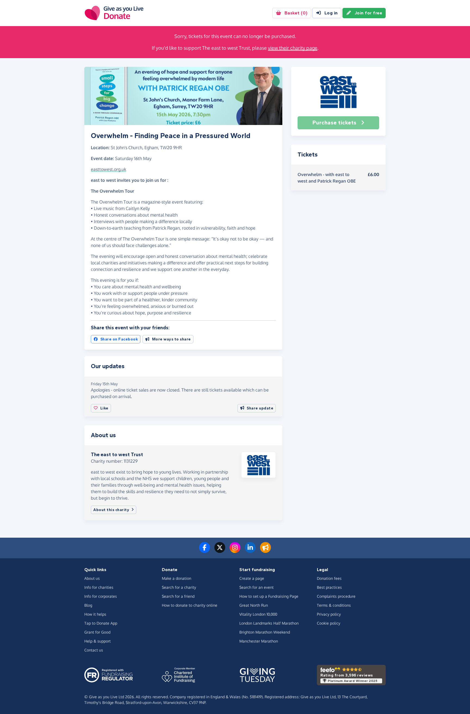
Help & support (97, 641)
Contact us (93, 650)
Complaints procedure (336, 596)
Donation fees (329, 578)
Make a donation (176, 578)
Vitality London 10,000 (258, 614)
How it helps (95, 614)
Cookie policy (328, 623)
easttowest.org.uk (108, 169)
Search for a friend (178, 596)
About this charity (111, 510)
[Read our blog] (265, 550)
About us (92, 578)
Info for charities (98, 587)
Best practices (329, 587)
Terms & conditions (334, 605)
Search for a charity (179, 587)
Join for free (368, 12)
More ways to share (171, 339)
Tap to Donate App (100, 623)
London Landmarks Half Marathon (269, 623)
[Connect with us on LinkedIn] (250, 550)
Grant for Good (97, 632)
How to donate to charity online (189, 605)
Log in (331, 12)
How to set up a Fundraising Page (268, 596)
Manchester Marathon (258, 641)
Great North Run (253, 605)
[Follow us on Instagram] (235, 550)
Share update (260, 408)
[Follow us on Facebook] (204, 550)
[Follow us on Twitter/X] (219, 550)
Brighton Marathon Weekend (264, 632)
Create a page (251, 578)
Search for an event (256, 587)
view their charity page (292, 48)
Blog (88, 605)
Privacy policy (329, 614)
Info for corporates (100, 596)
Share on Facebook (119, 339)
